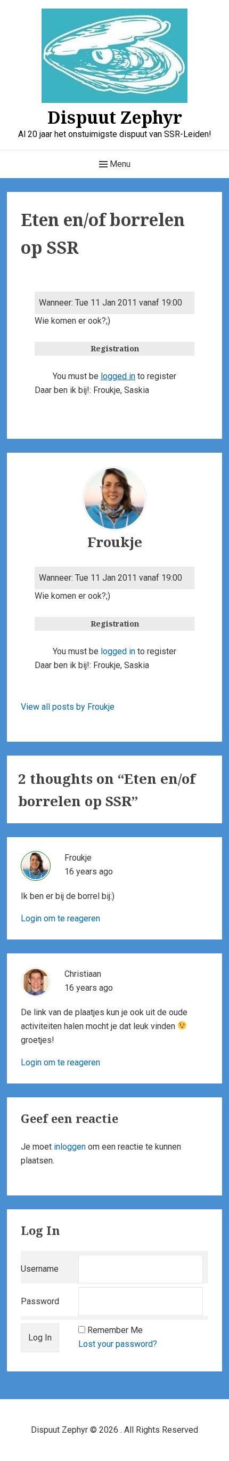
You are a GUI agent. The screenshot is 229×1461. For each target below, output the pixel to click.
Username (40, 1269)
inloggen (70, 1147)
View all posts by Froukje (67, 707)
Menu (119, 164)
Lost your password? (117, 1344)
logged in (118, 376)
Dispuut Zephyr (114, 117)
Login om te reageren (60, 918)
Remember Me (115, 1330)
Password (40, 1301)
